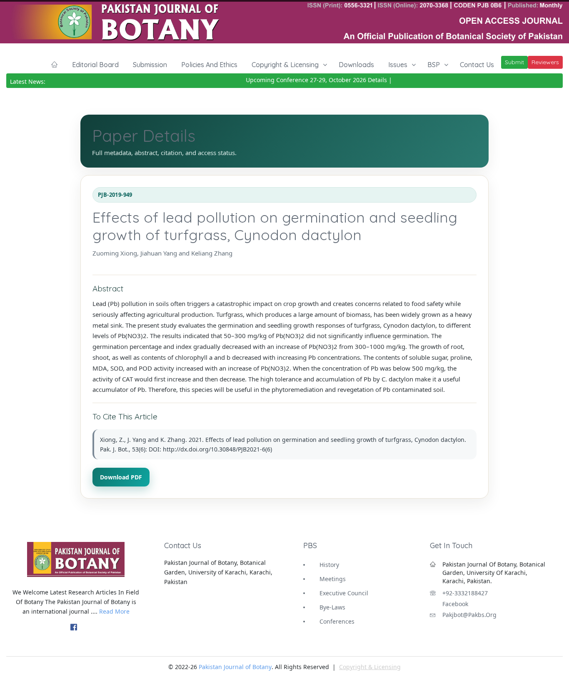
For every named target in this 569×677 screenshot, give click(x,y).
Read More (114, 611)
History (329, 565)
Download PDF (121, 477)
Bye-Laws (332, 607)
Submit (514, 62)
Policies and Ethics (209, 64)
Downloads (356, 64)
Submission (150, 64)
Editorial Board (95, 64)
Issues (397, 64)
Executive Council (343, 593)
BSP (433, 64)
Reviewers (545, 62)
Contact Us (477, 64)
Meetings (332, 579)
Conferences (336, 621)
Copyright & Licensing (285, 64)
